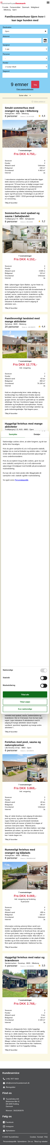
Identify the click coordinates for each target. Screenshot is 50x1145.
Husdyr (5, 63)
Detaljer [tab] (37, 434)
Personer (6, 54)
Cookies (33, 1137)
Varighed (6, 45)
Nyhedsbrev (22, 1141)
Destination (7, 27)
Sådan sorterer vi (39, 101)
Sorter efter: (23, 95)
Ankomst (6, 36)
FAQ (46, 1137)
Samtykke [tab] (13, 434)
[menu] (48, 2)
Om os (30, 1141)
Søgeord (6, 71)
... (45, 40)
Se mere (25, 140)
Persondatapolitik (9, 1141)
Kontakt (40, 1137)
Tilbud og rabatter (41, 1141)
